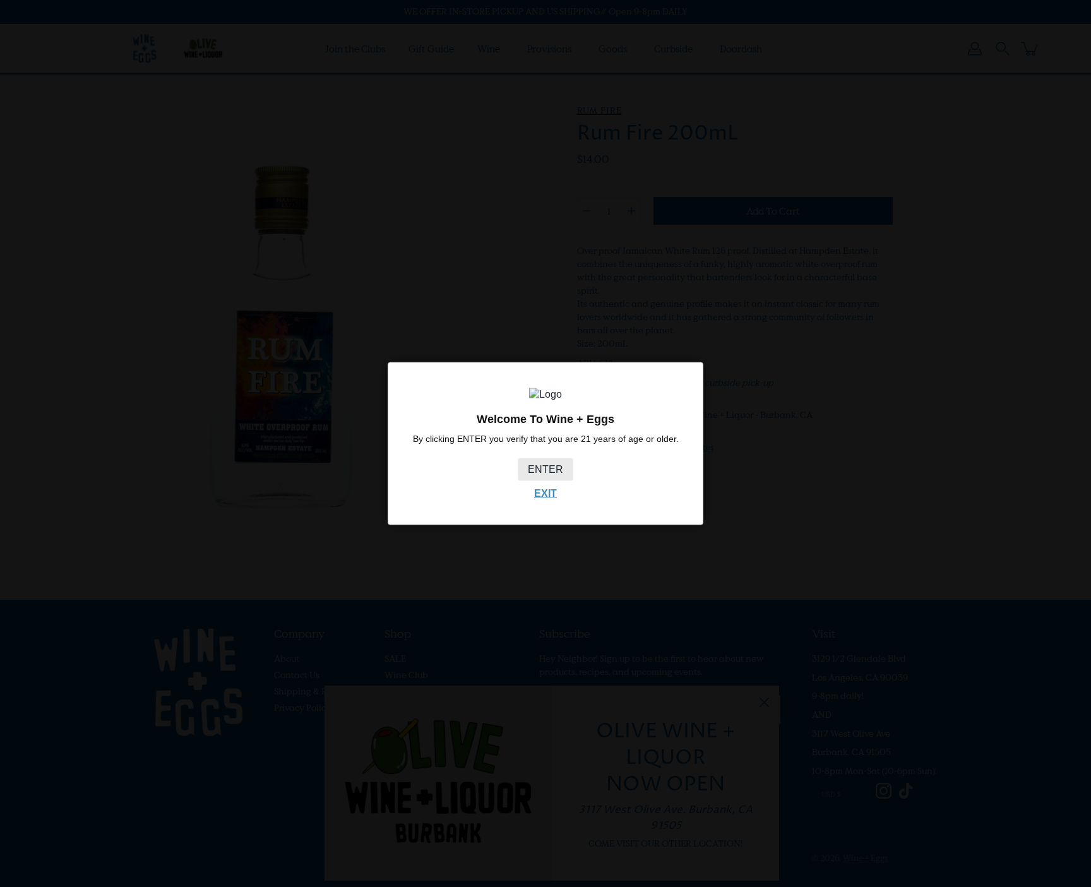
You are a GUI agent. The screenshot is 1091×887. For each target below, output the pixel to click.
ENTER (545, 469)
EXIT (545, 493)
